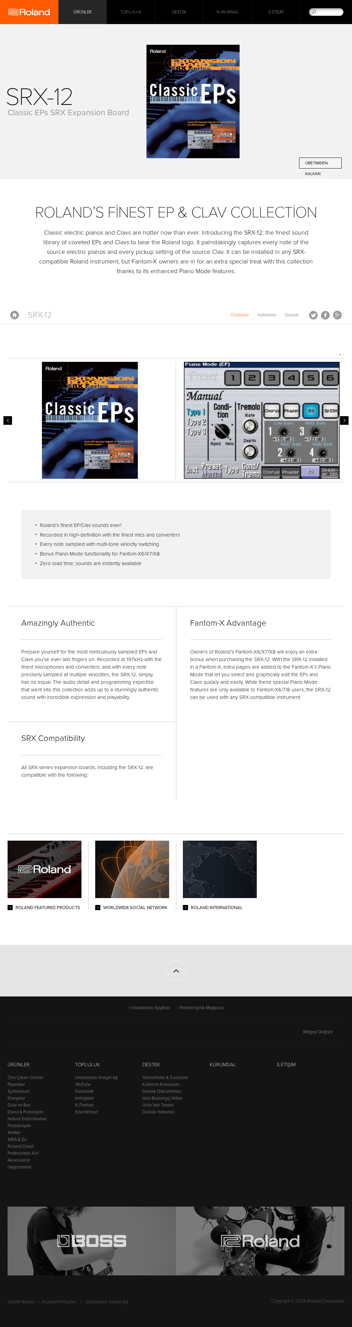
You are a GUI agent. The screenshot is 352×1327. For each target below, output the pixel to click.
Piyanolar (16, 1084)
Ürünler (19, 1064)
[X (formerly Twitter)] (25, 1035)
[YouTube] (38, 1035)
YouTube (83, 1084)
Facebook (325, 315)
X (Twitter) (84, 1105)
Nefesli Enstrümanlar (27, 1119)
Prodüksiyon (19, 1126)
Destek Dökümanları (162, 1091)
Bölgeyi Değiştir (318, 1032)
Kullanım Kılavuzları (160, 1084)
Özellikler (240, 315)
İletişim (276, 12)
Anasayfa (14, 315)
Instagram (84, 1098)
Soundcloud (86, 1112)
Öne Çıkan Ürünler (25, 1077)
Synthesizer (19, 1091)
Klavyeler (16, 1098)
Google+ (337, 315)
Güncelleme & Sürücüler (165, 1077)
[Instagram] (51, 1035)
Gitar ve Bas (19, 1105)
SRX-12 (40, 315)
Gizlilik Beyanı (21, 1302)
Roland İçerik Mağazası (202, 1008)
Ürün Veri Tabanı (158, 1105)
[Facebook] (12, 1035)
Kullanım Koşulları (60, 1302)
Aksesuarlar (19, 1160)
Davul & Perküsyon (25, 1112)
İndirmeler (266, 315)
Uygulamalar (20, 1167)
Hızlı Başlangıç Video (162, 1098)
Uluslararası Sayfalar (150, 1008)
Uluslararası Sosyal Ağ (96, 1077)
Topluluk (130, 12)
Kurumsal (228, 12)
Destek (179, 12)
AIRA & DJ (17, 1139)
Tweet (313, 315)
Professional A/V (23, 1153)
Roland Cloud (20, 1146)
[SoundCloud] (64, 1035)
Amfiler (14, 1132)
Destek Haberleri (158, 1112)
